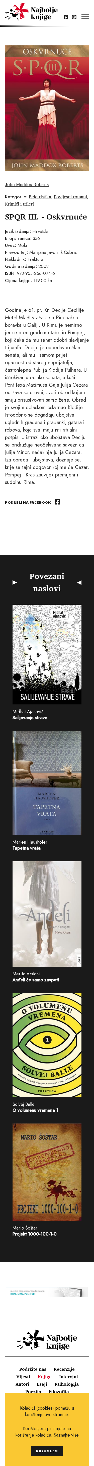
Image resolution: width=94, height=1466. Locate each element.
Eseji (42, 1384)
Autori (22, 1384)
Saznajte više (66, 1435)
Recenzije (64, 1369)
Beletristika (40, 196)
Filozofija (59, 1391)
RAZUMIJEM (47, 1451)
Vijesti (23, 1376)
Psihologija (67, 1384)
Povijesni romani (70, 196)
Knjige (45, 1376)
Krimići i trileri (19, 204)
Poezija (33, 1391)
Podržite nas (32, 1369)
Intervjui (68, 1376)
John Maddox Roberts (27, 184)
